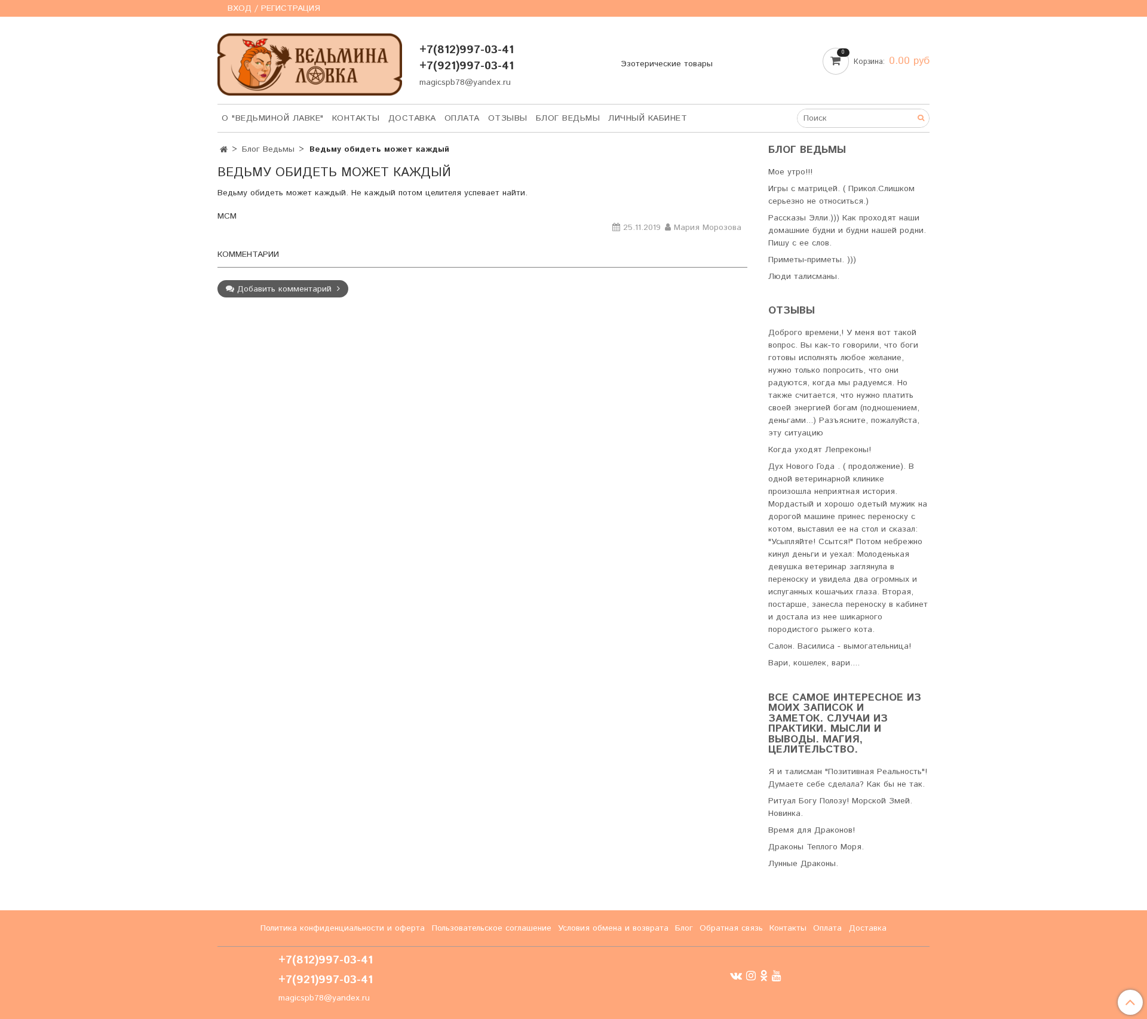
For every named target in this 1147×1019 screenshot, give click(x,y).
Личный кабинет (647, 118)
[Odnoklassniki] (764, 976)
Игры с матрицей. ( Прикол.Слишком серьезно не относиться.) (841, 195)
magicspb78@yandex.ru (465, 82)
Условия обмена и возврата (613, 928)
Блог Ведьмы (568, 118)
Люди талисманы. (803, 277)
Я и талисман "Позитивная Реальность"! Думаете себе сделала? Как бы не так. (847, 778)
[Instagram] (751, 976)
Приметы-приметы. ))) (812, 260)
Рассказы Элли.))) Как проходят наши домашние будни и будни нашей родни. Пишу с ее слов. (847, 230)
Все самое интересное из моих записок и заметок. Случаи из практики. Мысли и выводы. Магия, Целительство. (844, 724)
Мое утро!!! (790, 172)
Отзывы (508, 118)
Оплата (462, 118)
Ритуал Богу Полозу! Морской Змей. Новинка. (840, 807)
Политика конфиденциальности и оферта (342, 928)
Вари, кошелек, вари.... (814, 663)
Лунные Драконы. (803, 864)
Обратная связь (731, 928)
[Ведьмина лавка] (309, 61)
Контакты (356, 118)
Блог (684, 928)
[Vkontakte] (736, 976)
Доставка (412, 118)
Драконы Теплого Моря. (816, 847)
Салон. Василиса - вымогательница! (839, 646)
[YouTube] (776, 976)
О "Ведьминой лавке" (273, 118)
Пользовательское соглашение (491, 928)
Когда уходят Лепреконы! (819, 450)
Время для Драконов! (811, 830)
